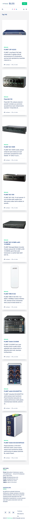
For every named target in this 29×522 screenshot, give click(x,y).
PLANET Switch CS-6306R (11, 341)
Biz (18, 516)
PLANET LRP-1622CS (10, 49)
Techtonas (19, 511)
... (11, 60)
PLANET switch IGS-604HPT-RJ (13, 391)
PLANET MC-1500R (9, 147)
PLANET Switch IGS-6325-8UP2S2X (14, 443)
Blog (12, 3)
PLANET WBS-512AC (10, 294)
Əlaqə (24, 3)
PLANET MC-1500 (9, 194)
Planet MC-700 (8, 99)
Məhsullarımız (20, 513)
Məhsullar (6, 47)
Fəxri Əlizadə (7, 64)
